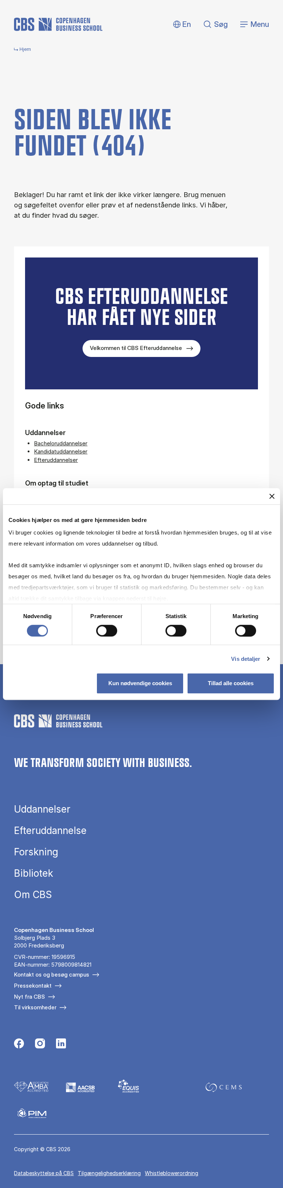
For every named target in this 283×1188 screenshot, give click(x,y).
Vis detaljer (245, 659)
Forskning (36, 852)
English (181, 24)
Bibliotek (33, 873)
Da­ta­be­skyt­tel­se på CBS (44, 1173)
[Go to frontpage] (58, 24)
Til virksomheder (35, 1007)
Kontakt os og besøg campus (51, 974)
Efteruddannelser (56, 459)
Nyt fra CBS (29, 996)
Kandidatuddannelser (60, 451)
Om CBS (33, 895)
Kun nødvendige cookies (140, 683)
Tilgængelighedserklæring (109, 1173)
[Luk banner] (272, 496)
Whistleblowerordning (171, 1173)
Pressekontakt (33, 985)
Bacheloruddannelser (60, 443)
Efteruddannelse (50, 830)
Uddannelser (42, 809)
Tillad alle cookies (231, 683)
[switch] (106, 631)
